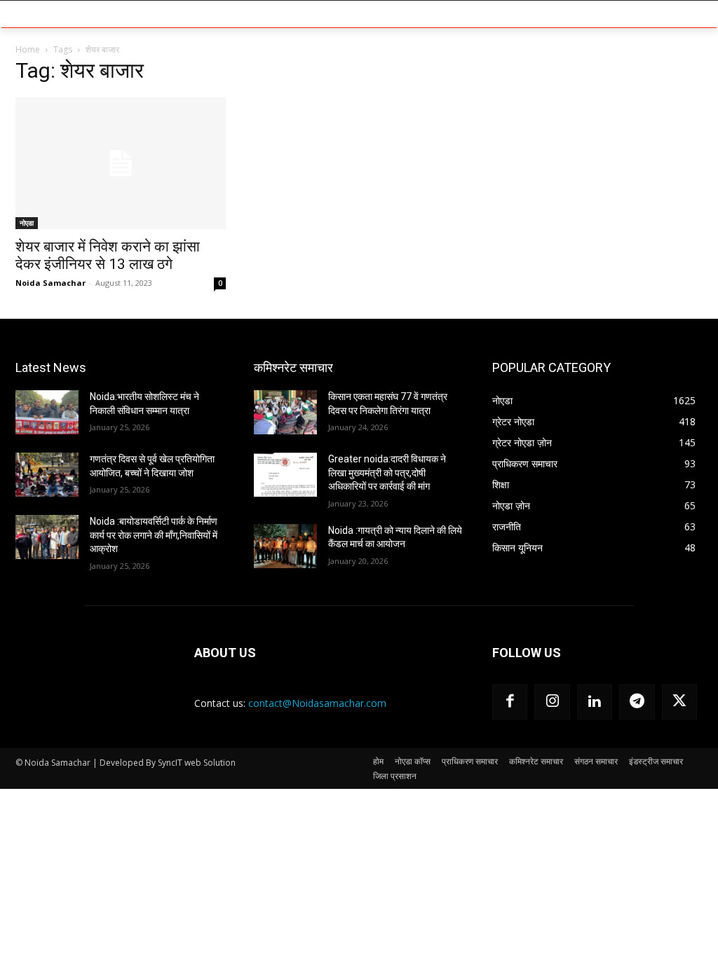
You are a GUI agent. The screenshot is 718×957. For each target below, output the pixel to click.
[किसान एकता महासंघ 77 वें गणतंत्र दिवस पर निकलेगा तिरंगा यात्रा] (285, 412)
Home (27, 49)
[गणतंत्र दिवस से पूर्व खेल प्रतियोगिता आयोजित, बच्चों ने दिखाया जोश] (47, 475)
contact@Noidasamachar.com (317, 703)
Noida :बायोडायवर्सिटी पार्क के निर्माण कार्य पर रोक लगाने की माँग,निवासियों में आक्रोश (153, 535)
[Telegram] (636, 702)
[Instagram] (551, 702)
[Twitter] (679, 702)
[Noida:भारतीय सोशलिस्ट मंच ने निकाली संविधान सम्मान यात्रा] (47, 412)
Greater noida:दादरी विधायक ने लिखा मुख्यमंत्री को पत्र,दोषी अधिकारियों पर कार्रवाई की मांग (387, 472)
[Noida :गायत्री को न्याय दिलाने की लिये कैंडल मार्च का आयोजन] (285, 546)
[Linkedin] (594, 702)
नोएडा (27, 223)
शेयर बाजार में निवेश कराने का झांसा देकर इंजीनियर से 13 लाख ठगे (107, 255)
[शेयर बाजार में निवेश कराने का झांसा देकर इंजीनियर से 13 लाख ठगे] (120, 163)
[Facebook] (509, 702)
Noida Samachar (50, 282)
